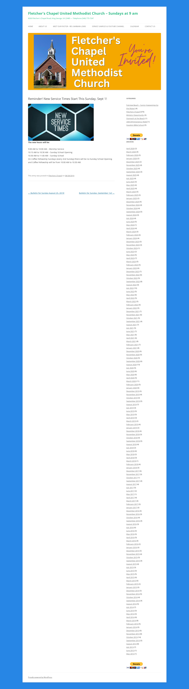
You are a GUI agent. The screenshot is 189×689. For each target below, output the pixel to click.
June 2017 (130, 491)
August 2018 (131, 444)
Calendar (134, 26)
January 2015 (131, 587)
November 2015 (132, 554)
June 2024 (130, 221)
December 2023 (132, 241)
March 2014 (131, 620)
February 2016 (132, 544)
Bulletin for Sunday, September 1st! (97, 193)
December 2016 (132, 511)
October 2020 (131, 358)
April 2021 (130, 338)
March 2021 (131, 341)
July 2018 (130, 447)
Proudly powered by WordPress (40, 677)
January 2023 (131, 268)
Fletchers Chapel (55, 175)
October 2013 (131, 637)
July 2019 (130, 408)
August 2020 (131, 364)
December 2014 (132, 590)
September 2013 (133, 640)
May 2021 (130, 334)
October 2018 (131, 437)
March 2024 (131, 231)
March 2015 (131, 580)
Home (30, 26)
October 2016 (131, 517)
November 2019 (132, 394)
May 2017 (130, 494)
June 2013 (130, 650)
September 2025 (133, 172)
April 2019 (130, 418)
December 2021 (132, 311)
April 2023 (130, 258)
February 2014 (132, 624)
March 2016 (131, 541)
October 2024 (131, 208)
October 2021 (131, 318)
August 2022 (131, 285)
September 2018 (133, 441)
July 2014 (130, 607)
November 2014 (132, 594)
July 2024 (130, 218)
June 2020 (130, 371)
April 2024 (130, 228)
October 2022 (131, 278)
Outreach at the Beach (135, 118)
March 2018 (131, 461)
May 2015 (130, 574)
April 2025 (130, 188)
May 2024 (130, 225)
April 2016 (130, 537)
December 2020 (132, 351)
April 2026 (130, 148)
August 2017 (131, 484)
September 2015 (133, 560)
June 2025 (130, 181)
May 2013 (130, 654)
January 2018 (131, 467)
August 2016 (131, 524)
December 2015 (132, 551)
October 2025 (131, 168)
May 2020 (130, 374)
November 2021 (132, 314)
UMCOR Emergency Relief (136, 122)
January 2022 (131, 308)
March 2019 (131, 421)
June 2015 (130, 570)
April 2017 (130, 497)
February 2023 (132, 265)
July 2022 (130, 288)
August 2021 (131, 324)
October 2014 (131, 597)
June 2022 (130, 291)
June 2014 (130, 610)
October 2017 (131, 477)
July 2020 (130, 368)
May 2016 (130, 534)
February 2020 (132, 384)
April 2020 (130, 378)
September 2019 (133, 401)
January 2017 (131, 507)
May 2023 (130, 255)
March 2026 (131, 152)
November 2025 (132, 165)
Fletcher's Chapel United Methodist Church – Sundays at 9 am (83, 13)
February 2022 (132, 304)
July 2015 (130, 567)
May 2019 (130, 414)
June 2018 (130, 451)
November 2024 (132, 205)
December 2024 (132, 201)
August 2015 (131, 564)
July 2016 (130, 527)
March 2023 (131, 261)
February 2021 (132, 344)
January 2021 (131, 348)
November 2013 (132, 634)
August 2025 (131, 175)
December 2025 (132, 162)
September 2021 (133, 321)
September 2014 (133, 600)
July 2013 (130, 647)
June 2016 (130, 531)
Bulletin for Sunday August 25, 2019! (46, 193)
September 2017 (133, 481)
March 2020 (131, 381)
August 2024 (131, 215)
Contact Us (150, 26)
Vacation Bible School (135, 125)
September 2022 (133, 281)
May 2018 (130, 454)
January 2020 (131, 388)
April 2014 (130, 617)
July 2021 (130, 328)
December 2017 (132, 471)
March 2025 (131, 191)
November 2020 (132, 354)
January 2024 (131, 238)
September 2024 (133, 211)
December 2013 (132, 630)
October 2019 (131, 398)
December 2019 (132, 391)
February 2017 (132, 504)
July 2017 (130, 487)
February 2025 (132, 195)
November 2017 (132, 474)
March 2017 (131, 501)
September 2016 (133, 521)
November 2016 (132, 514)
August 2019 (131, 404)
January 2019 (131, 428)
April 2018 (130, 457)
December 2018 (132, 431)
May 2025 (130, 185)
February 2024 (132, 235)
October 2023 (131, 248)
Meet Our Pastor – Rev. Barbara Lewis (69, 26)
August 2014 (131, 604)
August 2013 (131, 644)
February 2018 (132, 464)
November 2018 (132, 434)
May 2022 (130, 295)
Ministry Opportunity (135, 115)
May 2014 (130, 614)
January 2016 (131, 547)
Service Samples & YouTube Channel (108, 26)
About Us (43, 26)
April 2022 (130, 298)
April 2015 (130, 577)
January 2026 (131, 158)
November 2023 (132, 245)
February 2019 (132, 424)
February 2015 (132, 584)
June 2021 (130, 331)
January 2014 (131, 627)
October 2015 (131, 557)
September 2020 (133, 361)
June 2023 (130, 251)
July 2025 (130, 178)
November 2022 (132, 275)
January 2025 (131, 198)
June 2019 (130, 411)
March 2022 (131, 301)
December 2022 (132, 271)
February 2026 (132, 155)
